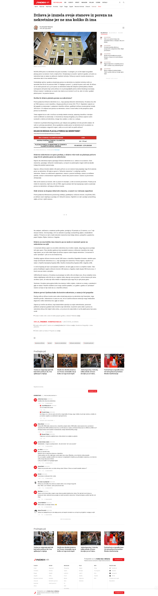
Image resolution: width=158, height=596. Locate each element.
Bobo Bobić (41, 424)
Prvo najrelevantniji (50, 395)
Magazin (66, 565)
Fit (64, 583)
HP (40, 434)
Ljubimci (66, 573)
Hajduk (50, 573)
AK (35, 467)
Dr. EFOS (40, 449)
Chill (65, 585)
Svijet (61, 6)
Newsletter (112, 580)
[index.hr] (42, 2)
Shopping (66, 568)
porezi (50, 343)
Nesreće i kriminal (79, 6)
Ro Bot (39, 474)
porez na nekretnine (60, 343)
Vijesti (70, 2)
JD (35, 443)
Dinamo (51, 570)
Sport (77, 2)
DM (35, 400)
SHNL (50, 575)
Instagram (114, 573)
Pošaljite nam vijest (114, 578)
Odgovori (81, 578)
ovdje (73, 325)
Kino (95, 573)
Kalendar (94, 6)
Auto (65, 580)
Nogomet (51, 568)
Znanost (88, 6)
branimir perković (88, 343)
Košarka (51, 578)
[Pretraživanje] (123, 2)
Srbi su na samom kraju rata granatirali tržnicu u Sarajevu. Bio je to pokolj (114, 40)
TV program (97, 570)
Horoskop (66, 588)
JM (40, 405)
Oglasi (91, 2)
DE (35, 450)
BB (35, 425)
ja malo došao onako (43, 442)
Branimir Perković (47, 27)
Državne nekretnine (74, 343)
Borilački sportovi (53, 580)
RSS (95, 578)
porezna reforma (39, 343)
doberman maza (42, 399)
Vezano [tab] (120, 32)
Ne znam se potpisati (43, 481)
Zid (65, 2)
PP (40, 412)
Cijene (98, 2)
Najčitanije (49, 6)
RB (35, 475)
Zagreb (71, 6)
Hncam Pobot (45, 434)
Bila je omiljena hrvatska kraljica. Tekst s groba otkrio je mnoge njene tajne (114, 71)
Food (65, 575)
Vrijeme (96, 575)
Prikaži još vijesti (112, 78)
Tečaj (95, 568)
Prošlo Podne (45, 412)
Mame (65, 578)
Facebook (114, 568)
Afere (99, 6)
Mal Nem (40, 491)
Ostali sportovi (52, 583)
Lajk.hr (80, 573)
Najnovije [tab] (104, 32)
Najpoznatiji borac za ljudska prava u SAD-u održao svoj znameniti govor (114, 63)
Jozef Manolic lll (46, 405)
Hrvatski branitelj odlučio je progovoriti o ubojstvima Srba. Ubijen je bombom (114, 48)
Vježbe (80, 575)
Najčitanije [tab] (113, 32)
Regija (66, 6)
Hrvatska (55, 6)
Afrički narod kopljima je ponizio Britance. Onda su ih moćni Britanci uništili (113, 56)
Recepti (81, 570)
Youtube (114, 570)
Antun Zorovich (42, 510)
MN (35, 492)
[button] (36, 360)
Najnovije (42, 6)
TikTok (113, 575)
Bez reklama (57, 2)
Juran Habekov (42, 502)
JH (35, 503)
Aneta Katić (41, 466)
